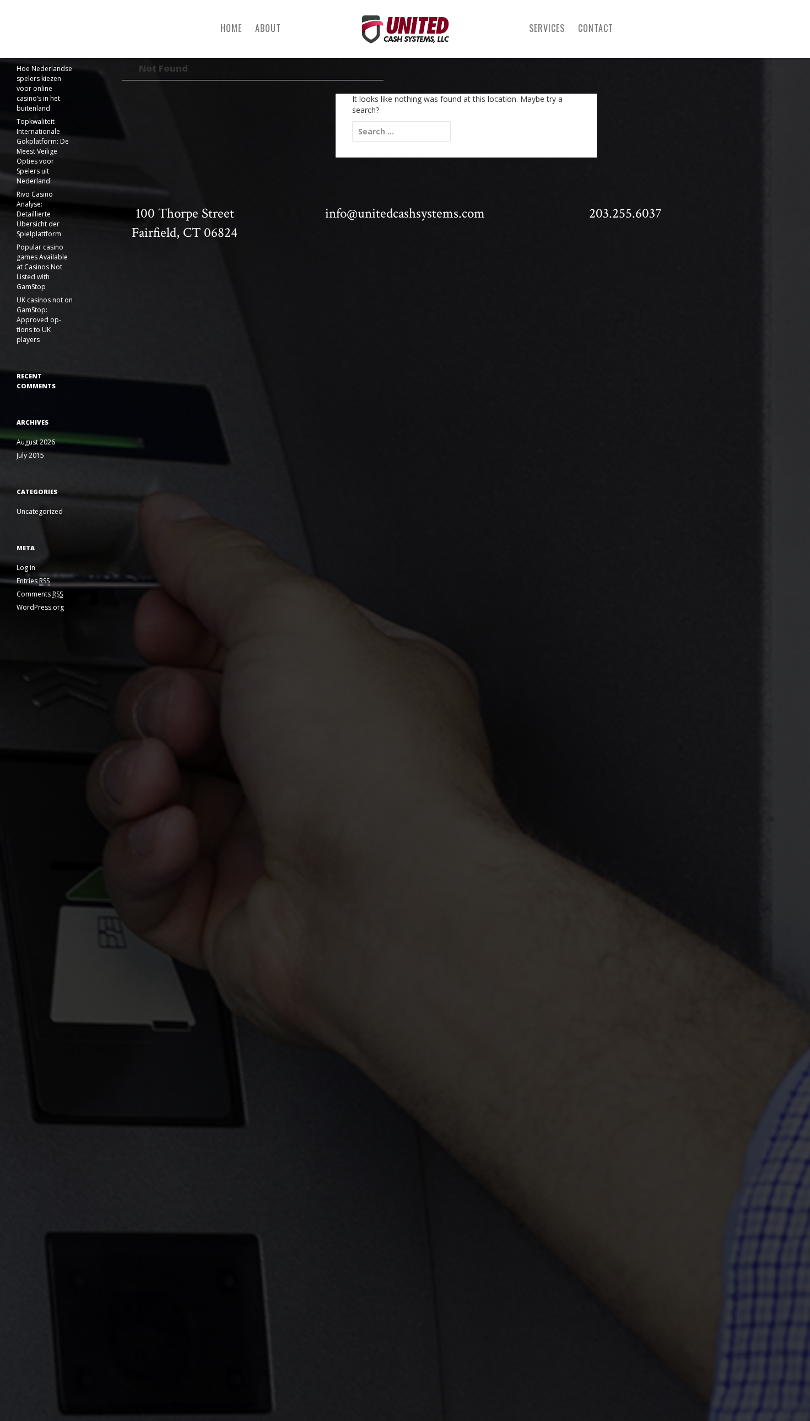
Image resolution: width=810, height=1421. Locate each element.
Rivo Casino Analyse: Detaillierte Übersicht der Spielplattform (39, 213)
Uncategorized (40, 511)
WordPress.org (40, 607)
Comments (40, 594)
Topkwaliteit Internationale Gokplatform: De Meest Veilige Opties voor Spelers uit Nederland (43, 151)
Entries (33, 580)
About (268, 28)
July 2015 (30, 455)
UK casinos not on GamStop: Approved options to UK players (45, 319)
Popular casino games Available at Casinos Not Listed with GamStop (42, 266)
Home (231, 28)
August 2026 (36, 442)
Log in (26, 567)
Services (547, 28)
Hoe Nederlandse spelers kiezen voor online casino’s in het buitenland (44, 88)
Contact (595, 28)
